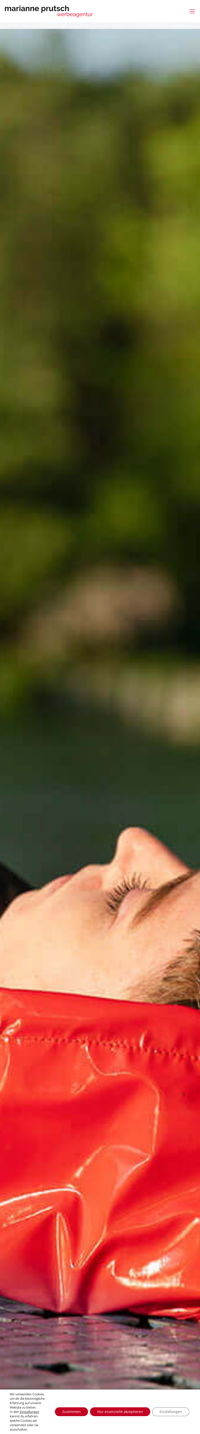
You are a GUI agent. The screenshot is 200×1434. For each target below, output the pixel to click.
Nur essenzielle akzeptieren (120, 1411)
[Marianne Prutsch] (49, 11)
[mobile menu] (192, 11)
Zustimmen (71, 1411)
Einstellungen (29, 1412)
